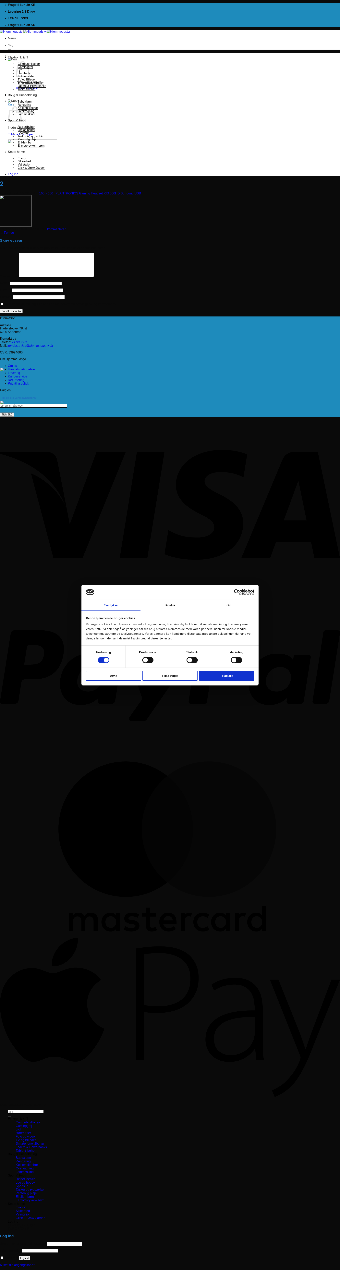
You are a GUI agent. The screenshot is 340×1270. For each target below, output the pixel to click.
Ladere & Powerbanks (32, 85)
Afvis (113, 675)
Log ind (24, 1258)
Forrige (7, 232)
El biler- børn (26, 142)
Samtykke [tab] (111, 605)
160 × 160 (46, 193)
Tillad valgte (170, 675)
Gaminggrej (24, 1126)
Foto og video (25, 1136)
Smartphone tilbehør (31, 82)
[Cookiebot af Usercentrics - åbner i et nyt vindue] (237, 592)
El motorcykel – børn (31, 145)
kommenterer (56, 229)
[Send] (9, 49)
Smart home (16, 152)
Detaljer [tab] (170, 605)
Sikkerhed (24, 161)
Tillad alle (226, 675)
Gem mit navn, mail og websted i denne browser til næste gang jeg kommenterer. (61, 304)
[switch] (147, 660)
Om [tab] (228, 605)
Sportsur (23, 133)
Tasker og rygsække (31, 136)
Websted (6, 297)
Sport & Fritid (17, 1175)
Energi (22, 158)
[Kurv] (13, 59)
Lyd (18, 1129)
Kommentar (9, 276)
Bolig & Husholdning (22, 95)
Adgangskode (10, 1250)
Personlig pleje (27, 139)
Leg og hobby (26, 129)
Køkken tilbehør (28, 107)
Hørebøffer (23, 1133)
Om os (12, 365)
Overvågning (26, 111)
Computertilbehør (28, 1122)
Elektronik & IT (18, 57)
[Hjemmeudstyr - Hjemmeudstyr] (35, 31)
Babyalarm (25, 101)
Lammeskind (26, 114)
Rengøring (24, 104)
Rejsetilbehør (26, 126)
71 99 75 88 (20, 342)
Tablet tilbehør (26, 89)
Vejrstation (24, 164)
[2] (15, 225)
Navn (4, 283)
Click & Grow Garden (31, 167)
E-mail (5, 290)
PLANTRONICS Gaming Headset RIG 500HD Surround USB (98, 193)
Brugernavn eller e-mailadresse (23, 1243)
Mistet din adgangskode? (17, 1265)
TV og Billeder (27, 79)
